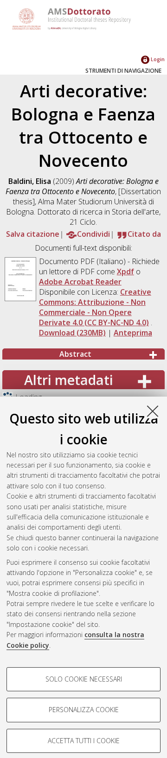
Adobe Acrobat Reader (80, 282)
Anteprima (133, 333)
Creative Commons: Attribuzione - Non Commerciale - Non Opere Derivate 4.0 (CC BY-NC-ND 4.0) (95, 307)
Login (157, 59)
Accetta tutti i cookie (84, 740)
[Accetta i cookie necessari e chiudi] (152, 411)
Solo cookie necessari (83, 679)
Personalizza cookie (84, 709)
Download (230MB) (72, 333)
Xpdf (125, 271)
